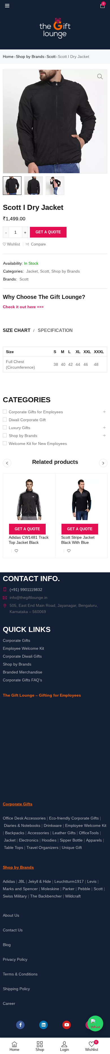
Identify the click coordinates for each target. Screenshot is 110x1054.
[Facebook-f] (20, 1025)
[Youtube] (66, 1025)
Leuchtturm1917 (69, 881)
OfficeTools (89, 833)
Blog (7, 944)
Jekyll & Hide (39, 881)
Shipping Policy (16, 988)
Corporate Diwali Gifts (22, 656)
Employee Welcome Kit (23, 648)
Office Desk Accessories (24, 818)
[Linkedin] (43, 1025)
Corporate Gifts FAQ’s (22, 680)
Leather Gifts (64, 833)
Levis (91, 881)
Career (9, 1003)
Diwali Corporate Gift (27, 420)
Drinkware (53, 825)
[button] (100, 76)
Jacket (32, 271)
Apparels (94, 840)
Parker (68, 888)
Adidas (9, 881)
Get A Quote (48, 232)
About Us (11, 915)
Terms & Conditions (20, 974)
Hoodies (49, 840)
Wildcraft (73, 896)
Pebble (84, 888)
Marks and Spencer (20, 888)
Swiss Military (15, 896)
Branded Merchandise (22, 672)
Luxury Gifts (19, 427)
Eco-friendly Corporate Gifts (74, 818)
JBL (21, 881)
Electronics (28, 840)
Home (8, 56)
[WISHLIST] (16, 551)
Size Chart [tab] (16, 330)
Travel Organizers (42, 847)
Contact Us (13, 930)
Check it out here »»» (23, 307)
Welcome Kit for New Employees (38, 443)
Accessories (38, 833)
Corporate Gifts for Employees (36, 412)
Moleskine (50, 888)
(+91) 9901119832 (26, 589)
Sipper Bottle (71, 840)
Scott (51, 56)
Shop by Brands (30, 56)
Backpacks (14, 833)
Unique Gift (72, 847)
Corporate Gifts (16, 640)
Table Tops (13, 847)
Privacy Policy (15, 959)
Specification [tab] (55, 330)
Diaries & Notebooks (22, 825)
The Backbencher (46, 896)
